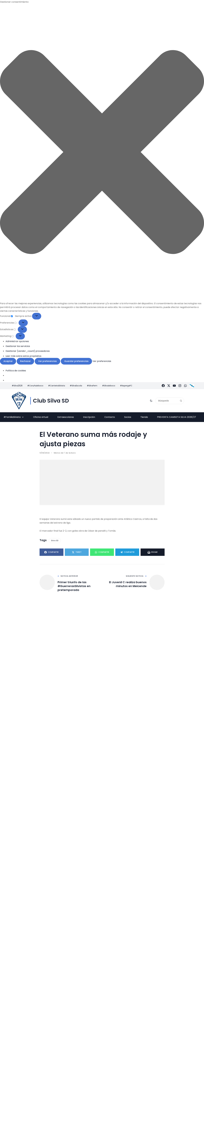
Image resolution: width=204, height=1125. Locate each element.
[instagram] (179, 385)
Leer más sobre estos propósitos (23, 356)
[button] (102, 152)
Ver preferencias (47, 361)
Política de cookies (16, 370)
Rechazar (25, 361)
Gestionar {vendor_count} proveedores (28, 351)
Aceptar (8, 361)
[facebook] (163, 385)
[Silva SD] (19, 400)
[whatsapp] (185, 385)
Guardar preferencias (76, 361)
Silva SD (55, 540)
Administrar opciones (17, 341)
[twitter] (168, 385)
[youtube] (174, 385)
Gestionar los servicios (18, 346)
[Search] (181, 400)
